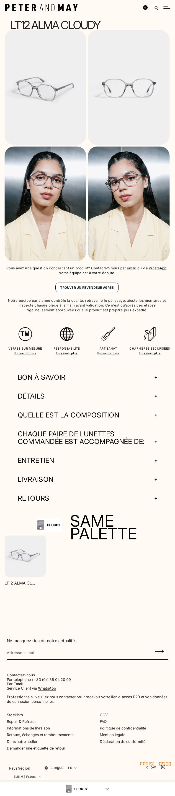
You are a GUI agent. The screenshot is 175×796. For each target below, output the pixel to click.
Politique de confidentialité (123, 728)
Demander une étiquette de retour (36, 748)
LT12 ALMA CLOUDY (20, 583)
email (131, 268)
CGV (104, 715)
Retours (33, 498)
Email (18, 684)
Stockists (15, 715)
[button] (166, 7)
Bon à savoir (42, 377)
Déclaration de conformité (122, 741)
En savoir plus (25, 353)
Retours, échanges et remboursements (40, 735)
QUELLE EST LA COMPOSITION (68, 415)
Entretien (36, 460)
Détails (31, 396)
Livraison (36, 479)
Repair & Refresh (21, 721)
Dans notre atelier (22, 741)
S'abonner (160, 652)
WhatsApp (158, 268)
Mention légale (112, 735)
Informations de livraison (28, 728)
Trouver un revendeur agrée (87, 287)
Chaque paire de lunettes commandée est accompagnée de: (81, 437)
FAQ (103, 721)
